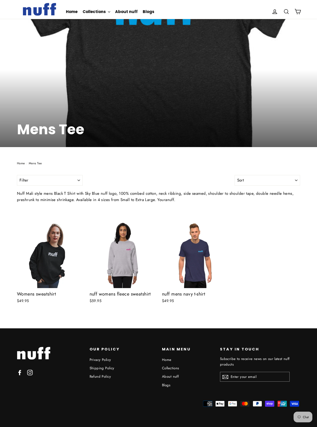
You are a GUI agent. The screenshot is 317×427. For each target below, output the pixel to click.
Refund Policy (100, 376)
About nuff (126, 11)
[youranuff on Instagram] (30, 372)
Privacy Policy (100, 359)
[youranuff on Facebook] (20, 372)
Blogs (148, 11)
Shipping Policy (102, 368)
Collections (95, 11)
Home (72, 11)
